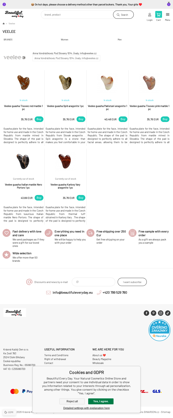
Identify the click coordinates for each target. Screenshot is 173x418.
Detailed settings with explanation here (86, 408)
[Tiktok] (167, 313)
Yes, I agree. (101, 401)
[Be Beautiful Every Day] (4, 23)
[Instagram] (160, 313)
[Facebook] (146, 313)
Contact (48, 362)
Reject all (72, 401)
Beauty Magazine (101, 359)
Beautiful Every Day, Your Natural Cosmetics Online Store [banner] (17, 14)
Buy (39, 119)
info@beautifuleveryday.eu (73, 292)
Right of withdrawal (55, 359)
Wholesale (98, 362)
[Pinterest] (153, 313)
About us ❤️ (99, 355)
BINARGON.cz (151, 411)
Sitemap (165, 411)
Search (124, 14)
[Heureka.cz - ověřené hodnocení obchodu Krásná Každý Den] (159, 340)
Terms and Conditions (56, 355)
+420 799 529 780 (115, 292)
